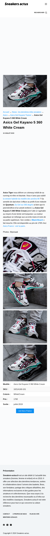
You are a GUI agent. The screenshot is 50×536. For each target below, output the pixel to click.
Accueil (6, 112)
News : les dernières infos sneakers (26, 112)
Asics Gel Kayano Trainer (20, 115)
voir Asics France (25, 411)
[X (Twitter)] (7, 525)
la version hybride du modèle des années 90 (21, 199)
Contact (6, 514)
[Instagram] (11, 525)
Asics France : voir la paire (14, 226)
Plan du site (34, 514)
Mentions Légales (10, 517)
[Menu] (46, 4)
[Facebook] (4, 525)
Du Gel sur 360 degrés (24, 205)
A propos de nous (20, 514)
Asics (5, 115)
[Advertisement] (25, 43)
